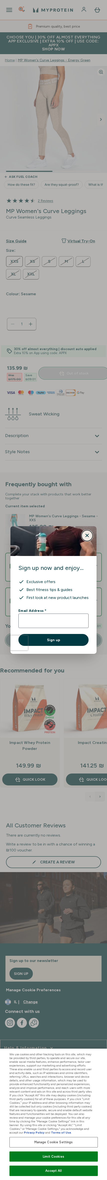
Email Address (32, 611)
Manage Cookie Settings (53, 1142)
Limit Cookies (53, 1156)
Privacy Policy (34, 1132)
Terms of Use (61, 1132)
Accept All (53, 1171)
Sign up (53, 640)
